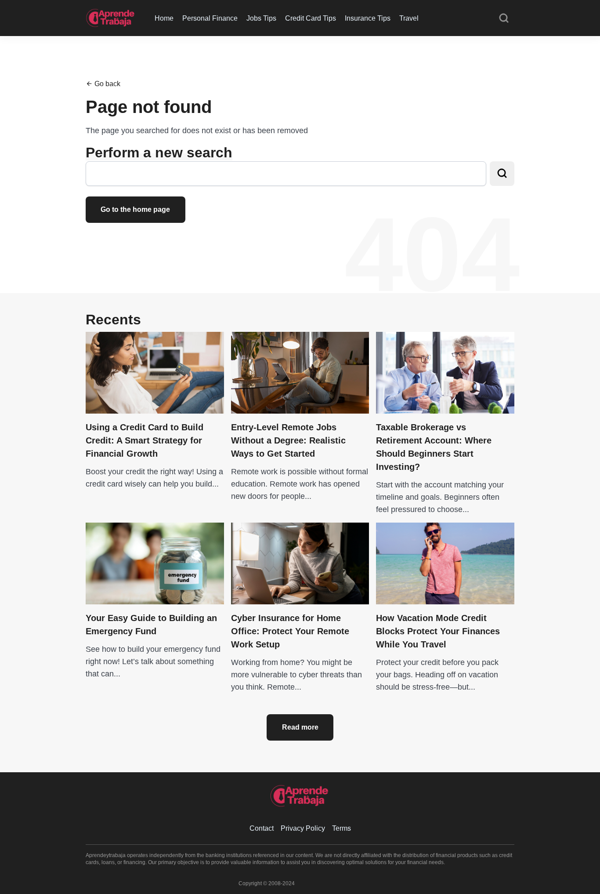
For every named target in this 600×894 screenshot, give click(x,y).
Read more (300, 727)
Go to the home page (135, 209)
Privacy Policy (303, 828)
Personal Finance (210, 18)
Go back (106, 83)
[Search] (504, 18)
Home (164, 18)
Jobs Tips (261, 18)
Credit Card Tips (310, 18)
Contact (261, 828)
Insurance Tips (367, 18)
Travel (409, 18)
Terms (341, 828)
